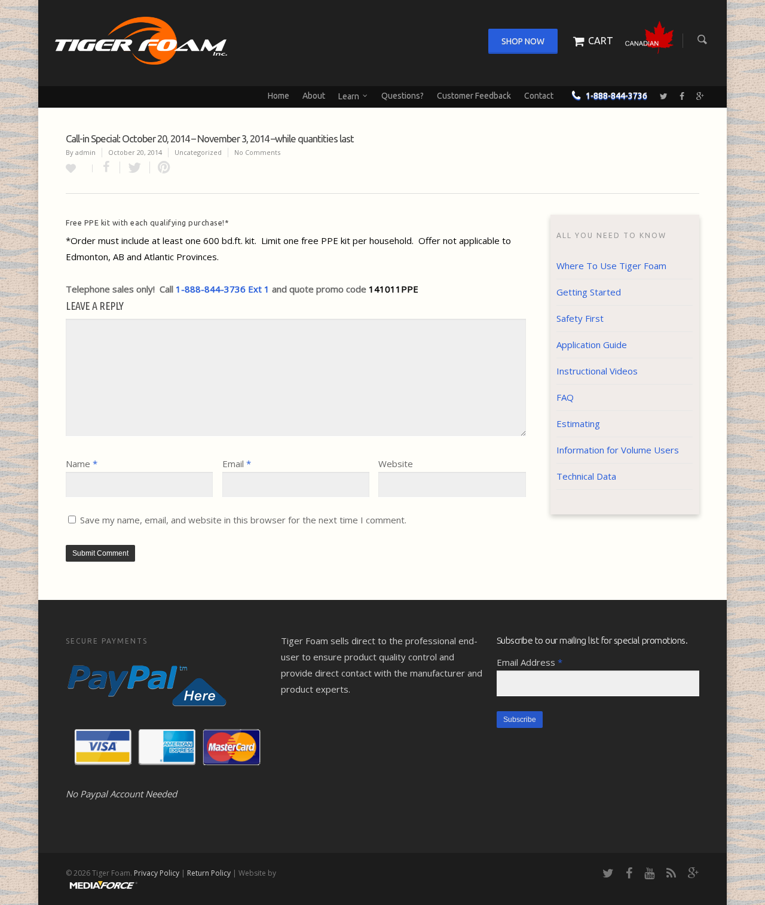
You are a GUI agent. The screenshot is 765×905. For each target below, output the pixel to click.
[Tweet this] (135, 167)
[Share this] (106, 167)
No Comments (257, 152)
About (313, 95)
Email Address (529, 662)
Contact (538, 95)
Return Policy (209, 873)
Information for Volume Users (617, 450)
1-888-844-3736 (616, 95)
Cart (600, 40)
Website (395, 464)
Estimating (578, 423)
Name (81, 464)
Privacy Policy (156, 873)
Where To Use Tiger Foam (611, 266)
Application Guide (591, 345)
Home (278, 95)
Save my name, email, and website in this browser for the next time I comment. (243, 520)
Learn (348, 95)
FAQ (565, 397)
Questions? (402, 95)
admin (85, 152)
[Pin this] (161, 167)
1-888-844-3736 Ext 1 (223, 289)
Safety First (580, 318)
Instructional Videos (597, 371)
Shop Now (522, 41)
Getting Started (588, 292)
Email (236, 464)
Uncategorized (198, 152)
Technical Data (586, 476)
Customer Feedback (474, 95)
